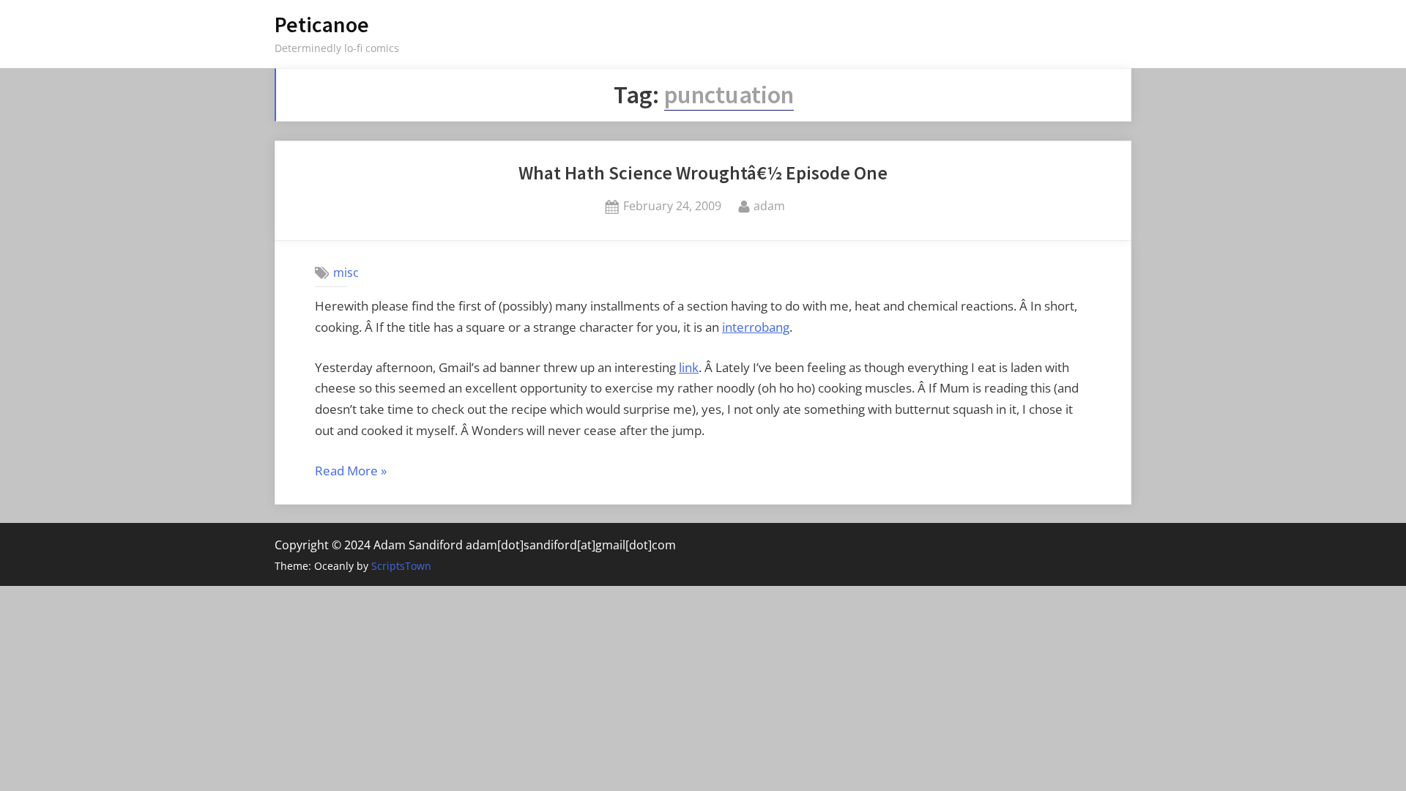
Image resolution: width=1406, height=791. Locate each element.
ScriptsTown (401, 566)
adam (769, 205)
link (689, 367)
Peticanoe (322, 24)
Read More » (351, 472)
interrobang (755, 327)
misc (346, 272)
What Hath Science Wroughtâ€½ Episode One (703, 173)
